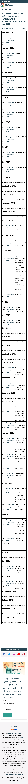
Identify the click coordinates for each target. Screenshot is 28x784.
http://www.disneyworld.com (14, 774)
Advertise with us (20, 733)
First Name (6, 700)
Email (4, 707)
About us (10, 733)
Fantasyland (10, 38)
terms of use (13, 740)
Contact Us (14, 726)
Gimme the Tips (7, 715)
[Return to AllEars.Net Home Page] (11, 7)
